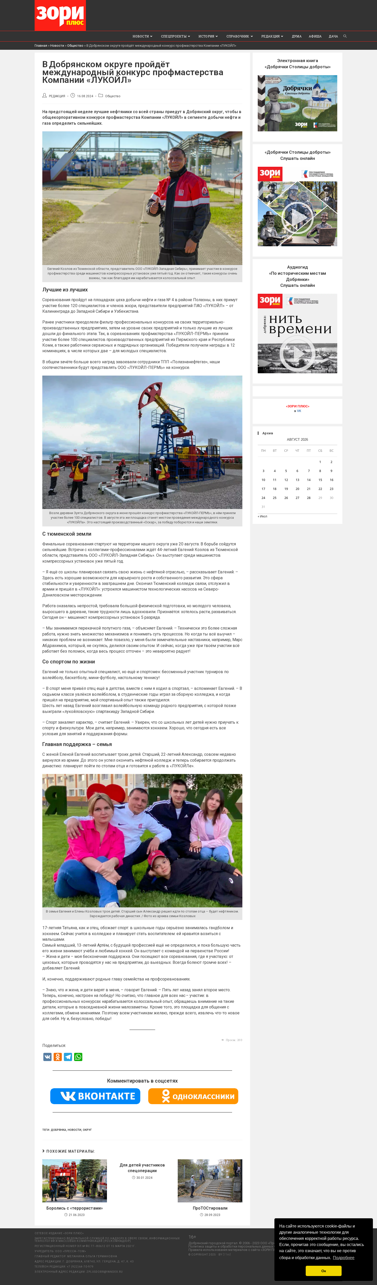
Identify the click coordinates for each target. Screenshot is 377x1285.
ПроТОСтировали (210, 1208)
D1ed (227, 1254)
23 (331, 489)
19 (286, 489)
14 (309, 480)
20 (297, 489)
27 (297, 498)
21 (309, 489)
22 (320, 489)
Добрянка (58, 1130)
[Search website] (345, 36)
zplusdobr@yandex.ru (104, 1271)
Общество (75, 45)
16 (331, 480)
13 (297, 480)
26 (286, 498)
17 (263, 489)
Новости (57, 45)
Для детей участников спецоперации (142, 1168)
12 (286, 480)
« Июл (262, 516)
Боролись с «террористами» (74, 1208)
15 (320, 480)
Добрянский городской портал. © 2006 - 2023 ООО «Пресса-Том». (239, 1243)
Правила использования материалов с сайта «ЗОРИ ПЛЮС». (235, 1250)
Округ (87, 1130)
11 (274, 480)
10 (263, 480)
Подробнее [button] (343, 1257)
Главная (41, 45)
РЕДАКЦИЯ (57, 96)
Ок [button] (323, 1271)
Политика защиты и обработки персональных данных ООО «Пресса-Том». (246, 1246)
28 (309, 498)
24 (263, 498)
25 (274, 498)
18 (274, 489)
